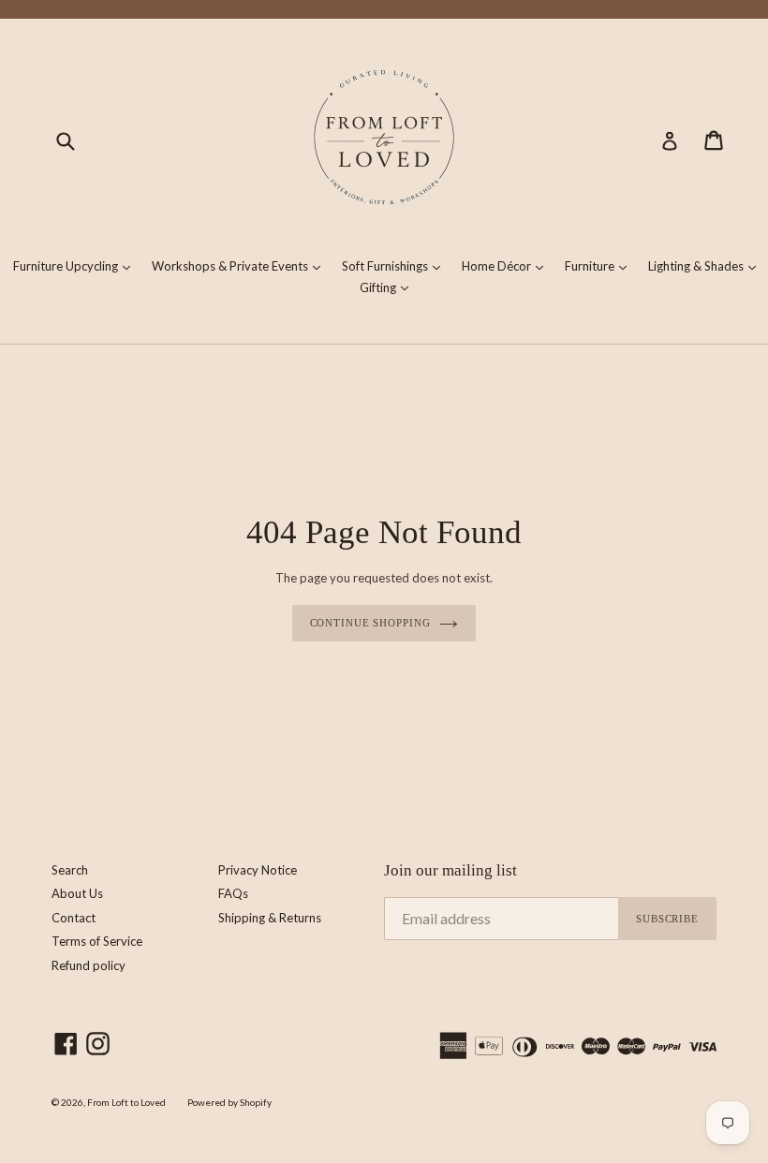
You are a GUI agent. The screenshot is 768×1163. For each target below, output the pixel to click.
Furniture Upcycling (76, 265)
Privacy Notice (257, 869)
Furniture (600, 265)
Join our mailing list (450, 870)
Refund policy (89, 965)
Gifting (389, 287)
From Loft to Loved (126, 1102)
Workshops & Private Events (241, 265)
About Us (77, 893)
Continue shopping (370, 622)
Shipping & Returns (269, 917)
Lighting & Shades (706, 265)
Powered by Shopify (229, 1102)
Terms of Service (97, 941)
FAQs (233, 893)
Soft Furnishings (396, 265)
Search (70, 869)
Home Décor (507, 265)
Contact (74, 917)
